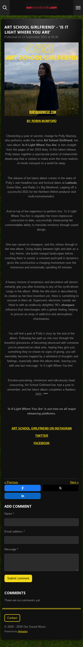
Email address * (14, 531)
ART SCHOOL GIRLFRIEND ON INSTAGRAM (42, 428)
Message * (11, 549)
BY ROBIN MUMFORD (41, 121)
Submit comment (18, 578)
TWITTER (41, 435)
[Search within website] (5, 7)
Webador (23, 631)
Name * (9, 513)
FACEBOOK (42, 443)
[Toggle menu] (78, 7)
